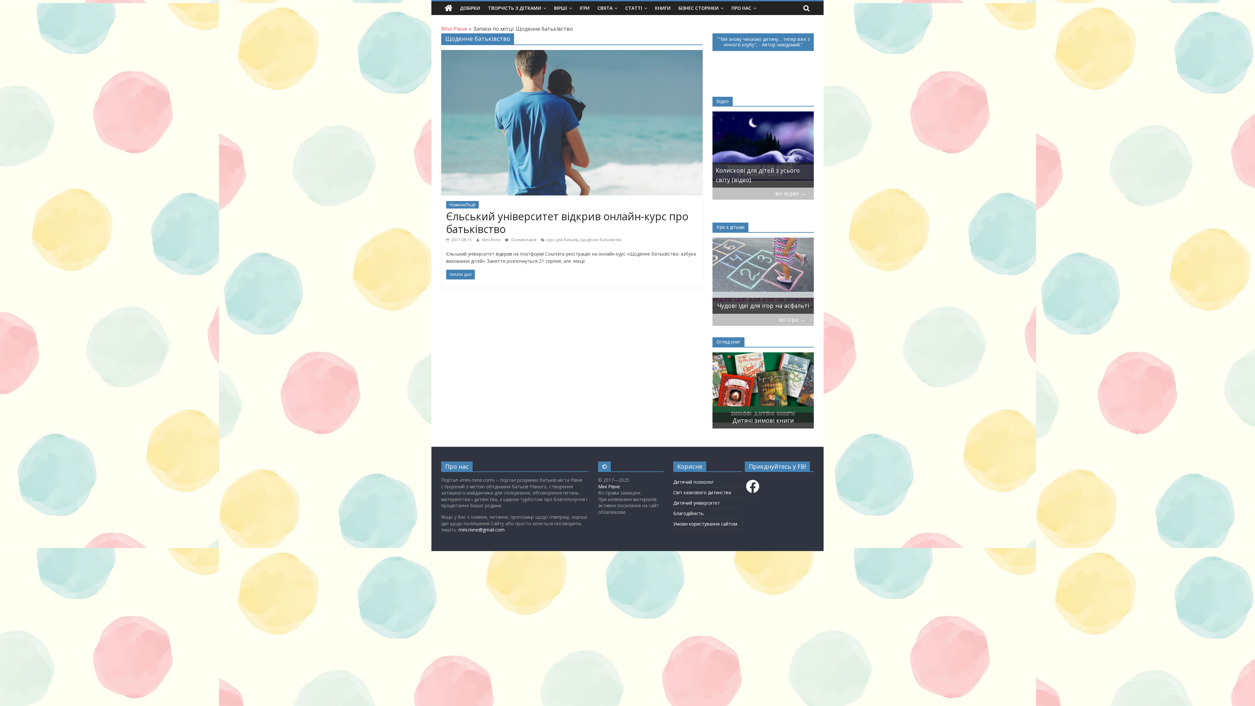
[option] (763, 149)
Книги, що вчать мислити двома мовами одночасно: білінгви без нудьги (755, 411)
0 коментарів (523, 240)
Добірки (470, 8)
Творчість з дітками (514, 8)
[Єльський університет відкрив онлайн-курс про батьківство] (572, 54)
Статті (633, 8)
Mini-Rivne (492, 240)
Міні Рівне (609, 486)
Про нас (741, 8)
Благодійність (688, 513)
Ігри (585, 8)
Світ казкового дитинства (702, 492)
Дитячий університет (696, 503)
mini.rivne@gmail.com (482, 530)
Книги (663, 8)
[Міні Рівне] (448, 8)
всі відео (790, 193)
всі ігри (792, 319)
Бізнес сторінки (698, 8)
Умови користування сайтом (705, 524)
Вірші (560, 8)
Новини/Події (462, 205)
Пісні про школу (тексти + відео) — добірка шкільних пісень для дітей (763, 170)
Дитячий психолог (693, 482)
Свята (604, 8)
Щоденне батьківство (601, 240)
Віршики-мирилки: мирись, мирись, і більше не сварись (758, 301)
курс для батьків (561, 240)
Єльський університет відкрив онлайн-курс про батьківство (567, 222)
